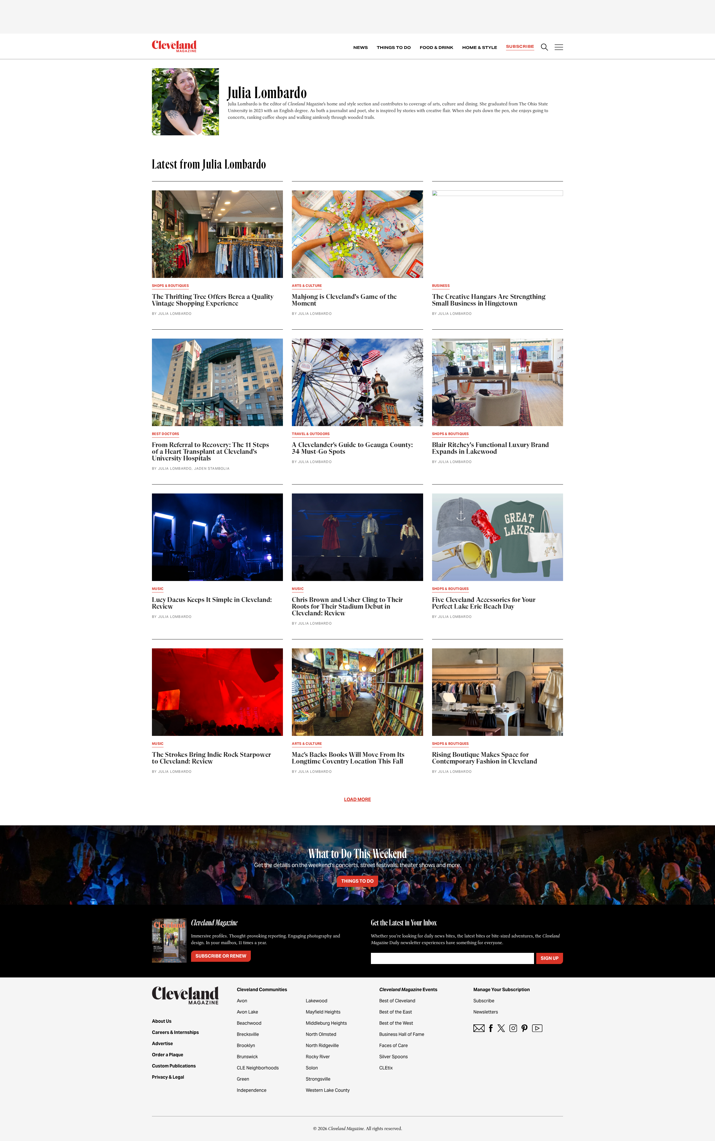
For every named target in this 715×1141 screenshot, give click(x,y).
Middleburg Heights (326, 1023)
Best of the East (395, 1012)
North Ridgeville (322, 1045)
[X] (501, 1028)
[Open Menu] (559, 48)
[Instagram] (513, 1028)
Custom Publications (174, 1066)
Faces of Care (393, 1045)
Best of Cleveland (397, 1001)
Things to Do (394, 47)
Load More (357, 799)
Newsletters (485, 1012)
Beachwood (249, 1023)
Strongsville (318, 1079)
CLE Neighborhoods (258, 1068)
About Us (161, 1021)
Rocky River (318, 1057)
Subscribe (520, 46)
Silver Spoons (393, 1057)
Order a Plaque (167, 1055)
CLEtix (386, 1068)
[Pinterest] (524, 1028)
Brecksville (248, 1034)
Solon (312, 1068)
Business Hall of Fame (401, 1034)
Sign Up (550, 958)
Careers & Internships (175, 1032)
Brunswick (247, 1057)
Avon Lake (247, 1012)
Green (243, 1079)
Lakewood (316, 1001)
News (360, 47)
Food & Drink (436, 47)
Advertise (162, 1043)
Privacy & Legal (168, 1077)
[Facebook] (491, 1028)
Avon (242, 1001)
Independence (251, 1090)
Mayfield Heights (323, 1012)
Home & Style (479, 47)
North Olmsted (321, 1034)
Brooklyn (246, 1045)
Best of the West (396, 1023)
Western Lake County (328, 1090)
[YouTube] (537, 1028)
